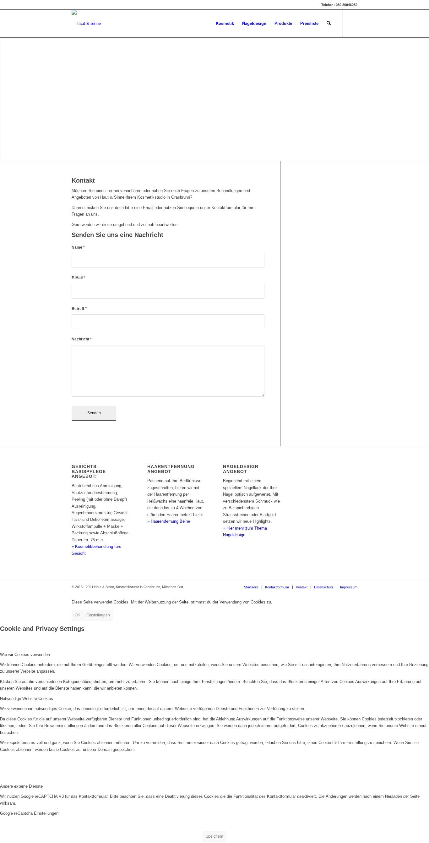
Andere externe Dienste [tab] (21, 786)
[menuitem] (225, 23)
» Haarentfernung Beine (168, 521)
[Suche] (329, 23)
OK (77, 615)
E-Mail (78, 278)
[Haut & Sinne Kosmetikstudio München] (86, 23)
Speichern (214, 836)
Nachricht (82, 339)
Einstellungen (98, 615)
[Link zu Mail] (352, 23)
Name (78, 247)
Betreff (79, 308)
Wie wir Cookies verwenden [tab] (25, 654)
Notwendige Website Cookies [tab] (26, 698)
